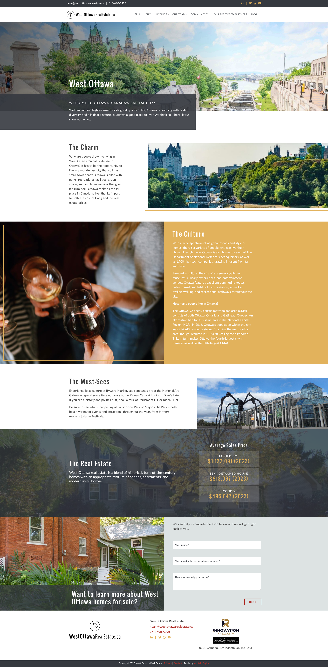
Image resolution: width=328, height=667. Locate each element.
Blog (253, 14)
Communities (200, 14)
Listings (161, 14)
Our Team (178, 14)
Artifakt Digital (201, 663)
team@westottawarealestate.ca (85, 3)
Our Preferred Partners (230, 14)
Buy (148, 14)
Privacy (168, 663)
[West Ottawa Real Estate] (94, 630)
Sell (137, 14)
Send (252, 602)
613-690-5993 (117, 3)
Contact (178, 663)
